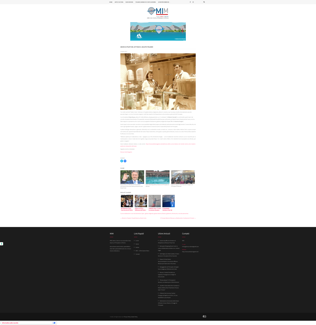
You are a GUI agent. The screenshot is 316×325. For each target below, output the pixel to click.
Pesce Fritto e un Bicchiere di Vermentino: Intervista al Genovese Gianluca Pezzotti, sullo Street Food (131, 186)
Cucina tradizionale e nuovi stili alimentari (130, 213)
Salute (137, 244)
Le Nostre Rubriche (163, 2)
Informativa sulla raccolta (10, 323)
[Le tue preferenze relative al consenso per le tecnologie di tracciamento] (1, 243)
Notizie (137, 247)
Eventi (137, 240)
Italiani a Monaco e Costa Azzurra (145, 2)
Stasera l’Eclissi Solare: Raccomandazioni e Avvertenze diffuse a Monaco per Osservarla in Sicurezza (168, 261)
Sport (142, 213)
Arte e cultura (119, 2)
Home (110, 2)
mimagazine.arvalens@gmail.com (190, 246)
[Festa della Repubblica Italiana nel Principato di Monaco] (158, 177)
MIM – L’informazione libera (142, 250)
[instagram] (193, 2)
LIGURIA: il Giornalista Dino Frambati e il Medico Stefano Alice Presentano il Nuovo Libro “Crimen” (168, 288)
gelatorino (168, 213)
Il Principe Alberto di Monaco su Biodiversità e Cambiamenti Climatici (178, 218)
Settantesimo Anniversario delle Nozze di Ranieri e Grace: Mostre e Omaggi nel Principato (168, 303)
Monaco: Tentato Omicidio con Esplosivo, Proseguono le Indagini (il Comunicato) (167, 274)
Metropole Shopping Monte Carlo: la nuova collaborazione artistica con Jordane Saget (168, 248)
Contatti (138, 254)
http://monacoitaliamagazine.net (190, 251)
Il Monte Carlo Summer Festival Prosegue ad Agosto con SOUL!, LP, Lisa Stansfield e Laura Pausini (167, 295)
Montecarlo (175, 213)
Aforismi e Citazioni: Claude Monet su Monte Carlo (133, 218)
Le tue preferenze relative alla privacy (36, 323)
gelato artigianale (149, 213)
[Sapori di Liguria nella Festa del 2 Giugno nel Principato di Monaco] (183, 177)
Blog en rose (129, 2)
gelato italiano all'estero (160, 213)
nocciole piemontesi (183, 213)
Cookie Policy (134, 317)
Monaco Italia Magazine (126, 152)
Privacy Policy (127, 317)
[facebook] (190, 2)
